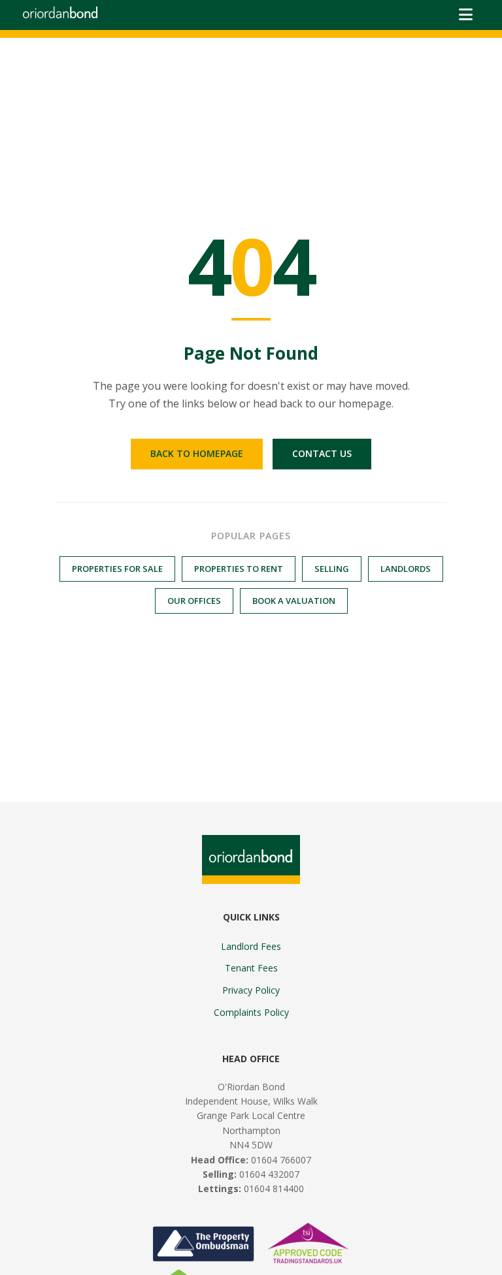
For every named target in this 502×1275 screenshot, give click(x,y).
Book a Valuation (293, 600)
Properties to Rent (238, 569)
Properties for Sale (117, 569)
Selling (331, 569)
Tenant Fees (251, 968)
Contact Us (322, 453)
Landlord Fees (251, 946)
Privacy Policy (251, 990)
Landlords (405, 569)
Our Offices (194, 600)
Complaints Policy (251, 1012)
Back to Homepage (196, 453)
